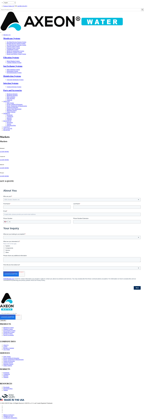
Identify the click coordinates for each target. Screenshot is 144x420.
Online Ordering (11, 112)
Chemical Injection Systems (14, 87)
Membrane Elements (12, 94)
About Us (5, 345)
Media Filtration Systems (13, 61)
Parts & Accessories (8, 335)
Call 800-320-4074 (22, 6)
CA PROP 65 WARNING (10, 418)
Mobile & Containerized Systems (15, 51)
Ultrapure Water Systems (13, 46)
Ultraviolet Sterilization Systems (15, 79)
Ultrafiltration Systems (12, 49)
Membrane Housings (12, 95)
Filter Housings (11, 98)
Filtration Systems (11, 57)
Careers (5, 346)
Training (9, 124)
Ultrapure (9, 119)
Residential (9, 115)
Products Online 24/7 (8, 6)
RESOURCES (7, 121)
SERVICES (6, 101)
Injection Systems (10, 83)
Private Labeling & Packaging (14, 104)
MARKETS (6, 113)
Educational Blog (11, 125)
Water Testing (10, 103)
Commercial (10, 116)
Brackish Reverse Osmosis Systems (16, 43)
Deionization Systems (12, 71)
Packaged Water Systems (13, 48)
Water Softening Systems (13, 69)
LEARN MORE (4, 151)
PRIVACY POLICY (8, 415)
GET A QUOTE (7, 128)
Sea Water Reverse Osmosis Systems (16, 45)
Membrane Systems (11, 38)
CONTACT (6, 127)
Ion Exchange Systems (12, 66)
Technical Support (8, 362)
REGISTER (6, 130)
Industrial (9, 118)
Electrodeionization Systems (14, 72)
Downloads (10, 122)
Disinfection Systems (12, 76)
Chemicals (9, 100)
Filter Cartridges (11, 97)
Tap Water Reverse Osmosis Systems (16, 42)
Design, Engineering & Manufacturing (17, 106)
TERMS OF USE (8, 416)
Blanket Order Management (14, 109)
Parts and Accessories (12, 90)
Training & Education (12, 107)
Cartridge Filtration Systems (14, 62)
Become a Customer (8, 348)
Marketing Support (12, 110)
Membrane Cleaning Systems (14, 52)
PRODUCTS (6, 35)
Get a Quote (6, 349)
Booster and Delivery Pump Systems (16, 54)
